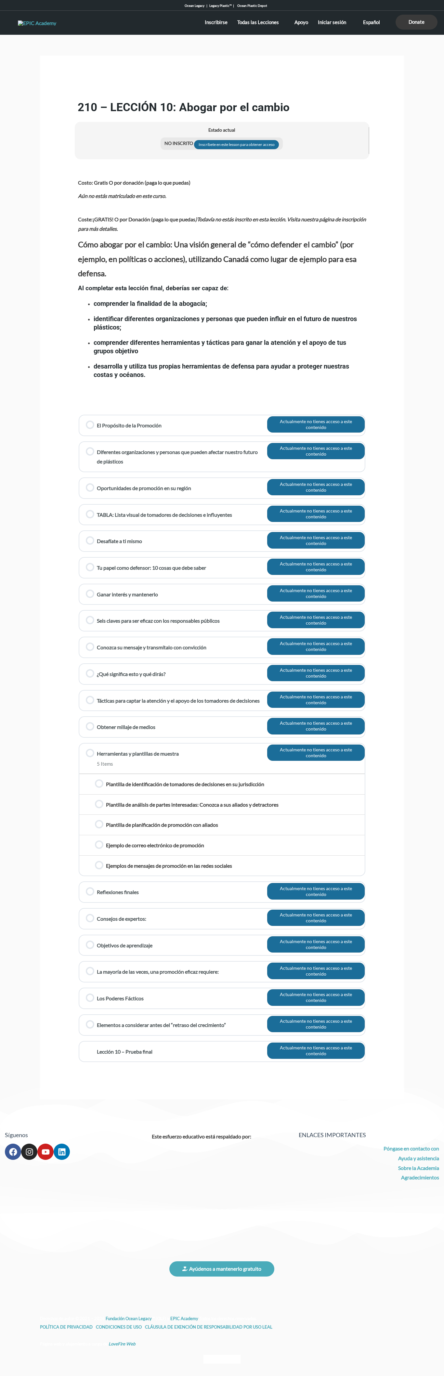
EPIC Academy (184, 1318)
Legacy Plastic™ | (222, 5)
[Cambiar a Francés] (222, 1359)
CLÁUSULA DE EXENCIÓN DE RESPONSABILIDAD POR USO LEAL (208, 1327)
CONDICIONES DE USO (119, 1327)
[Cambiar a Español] (234, 1359)
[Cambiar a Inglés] (209, 1359)
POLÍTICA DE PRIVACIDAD (67, 1327)
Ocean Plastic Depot (251, 5)
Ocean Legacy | (197, 5)
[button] (416, 22)
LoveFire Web (122, 1343)
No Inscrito (179, 143)
